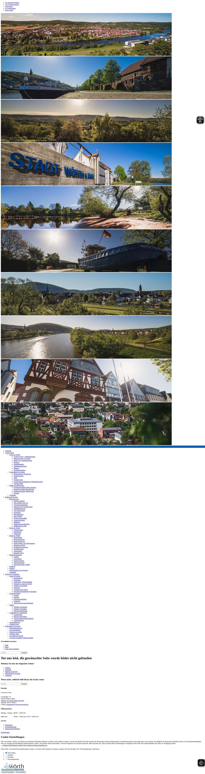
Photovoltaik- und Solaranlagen (24, 543)
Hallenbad (17, 580)
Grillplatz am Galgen (21, 590)
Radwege (17, 588)
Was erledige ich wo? (21, 503)
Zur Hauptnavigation (12, 3)
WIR (15, 478)
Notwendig (11, 753)
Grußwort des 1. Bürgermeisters (24, 457)
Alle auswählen (20, 772)
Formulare (17, 512)
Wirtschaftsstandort (15, 628)
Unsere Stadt (9, 453)
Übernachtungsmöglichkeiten (23, 618)
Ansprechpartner (19, 520)
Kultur (11, 605)
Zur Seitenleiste (10, 8)
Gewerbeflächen (14, 630)
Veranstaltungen (14, 622)
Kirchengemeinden (20, 599)
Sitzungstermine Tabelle (22, 564)
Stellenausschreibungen (21, 524)
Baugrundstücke (19, 539)
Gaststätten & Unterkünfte (18, 613)
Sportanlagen (18, 578)
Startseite (8, 451)
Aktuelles (12, 495)
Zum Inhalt (9, 6)
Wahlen (12, 568)
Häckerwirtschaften (20, 616)
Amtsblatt (12, 572)
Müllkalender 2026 (20, 526)
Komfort (10, 757)
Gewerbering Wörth (16, 636)
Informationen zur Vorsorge (18, 570)
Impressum (8, 725)
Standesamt (17, 532)
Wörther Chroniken (20, 609)
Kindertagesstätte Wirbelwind (24, 491)
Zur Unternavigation (12, 4)
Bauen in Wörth (14, 536)
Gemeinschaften (14, 593)
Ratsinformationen (15, 555)
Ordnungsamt (18, 530)
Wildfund (17, 522)
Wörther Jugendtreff (20, 586)
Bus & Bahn (18, 516)
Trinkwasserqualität (20, 518)
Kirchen (16, 462)
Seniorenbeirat (18, 476)
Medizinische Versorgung (22, 474)
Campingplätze (19, 620)
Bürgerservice (14, 499)
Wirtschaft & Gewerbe (12, 626)
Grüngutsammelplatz (21, 505)
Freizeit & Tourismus (12, 574)
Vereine (16, 595)
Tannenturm (18, 551)
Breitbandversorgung (21, 547)
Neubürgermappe (19, 470)
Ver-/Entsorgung (19, 511)
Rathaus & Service (11, 497)
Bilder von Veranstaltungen (23, 460)
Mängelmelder (18, 514)
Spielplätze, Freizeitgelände (23, 582)
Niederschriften (19, 561)
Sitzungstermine (19, 563)
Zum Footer (9, 10)
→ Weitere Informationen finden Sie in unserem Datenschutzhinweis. (24, 745)
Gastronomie (18, 615)
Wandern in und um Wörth (23, 584)
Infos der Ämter (14, 528)
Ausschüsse (18, 559)
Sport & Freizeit (14, 576)
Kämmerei (17, 534)
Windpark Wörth (19, 545)
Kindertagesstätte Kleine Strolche (25, 487)
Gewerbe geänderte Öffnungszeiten (21, 638)
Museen (16, 468)
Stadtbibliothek (19, 464)
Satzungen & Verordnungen (23, 507)
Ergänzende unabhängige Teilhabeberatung (28, 482)
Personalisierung (13, 759)
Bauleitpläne (18, 537)
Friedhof (12, 566)
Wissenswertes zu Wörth (22, 458)
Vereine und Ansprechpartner (23, 603)
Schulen (16, 493)
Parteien (16, 597)
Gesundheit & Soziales (17, 472)
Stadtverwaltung (19, 501)
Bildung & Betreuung (16, 485)
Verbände (17, 601)
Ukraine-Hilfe (18, 484)
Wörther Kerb (14, 624)
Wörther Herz (18, 480)
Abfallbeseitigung (20, 509)
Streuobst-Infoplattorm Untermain (25, 591)
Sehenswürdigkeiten (20, 611)
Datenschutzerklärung (12, 729)
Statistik (10, 755)
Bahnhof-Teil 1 (19, 553)
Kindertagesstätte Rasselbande (24, 489)
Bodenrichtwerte (19, 541)
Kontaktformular (10, 727)
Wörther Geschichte (20, 607)
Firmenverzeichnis (15, 632)
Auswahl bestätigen (8, 772)
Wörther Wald (14, 634)
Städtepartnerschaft (20, 466)
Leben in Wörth (14, 455)
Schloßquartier (18, 549)
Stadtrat (16, 557)
